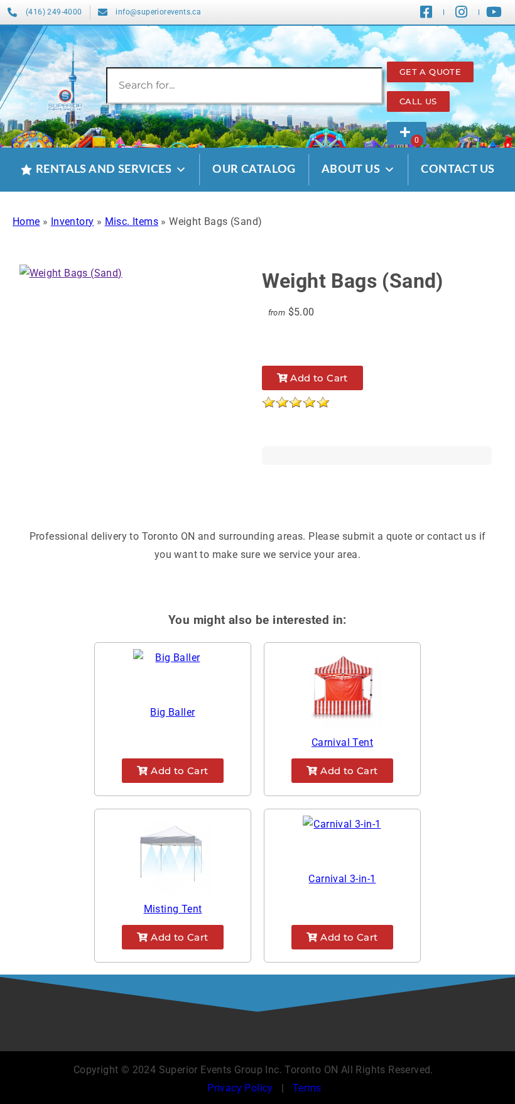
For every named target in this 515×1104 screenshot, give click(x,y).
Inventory (72, 221)
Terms (307, 1088)
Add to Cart (318, 378)
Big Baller (172, 712)
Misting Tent (173, 909)
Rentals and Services (103, 169)
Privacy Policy (240, 1088)
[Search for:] (244, 85)
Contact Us (457, 169)
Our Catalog (253, 169)
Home (26, 221)
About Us (351, 169)
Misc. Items (131, 221)
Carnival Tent (342, 742)
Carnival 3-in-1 (342, 879)
